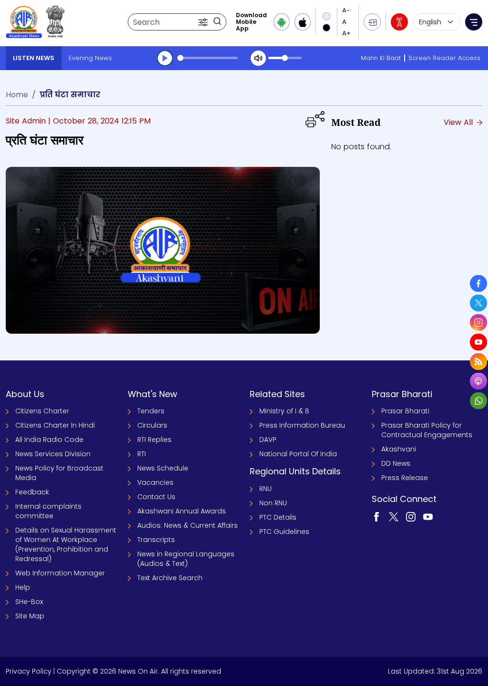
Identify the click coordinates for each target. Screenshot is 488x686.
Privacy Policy (28, 671)
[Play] (165, 58)
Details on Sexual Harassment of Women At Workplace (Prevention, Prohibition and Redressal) (65, 544)
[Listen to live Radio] (399, 22)
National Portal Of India (298, 454)
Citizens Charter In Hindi (55, 425)
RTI (141, 454)
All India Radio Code (49, 439)
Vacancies (155, 482)
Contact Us (156, 497)
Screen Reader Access (444, 57)
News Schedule (162, 468)
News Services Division (53, 454)
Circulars (152, 425)
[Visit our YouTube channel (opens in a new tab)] (428, 516)
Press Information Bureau (302, 425)
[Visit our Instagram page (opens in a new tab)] (411, 516)
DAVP (267, 439)
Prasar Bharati (405, 411)
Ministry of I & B (284, 411)
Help (22, 587)
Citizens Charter (42, 411)
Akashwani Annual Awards (181, 511)
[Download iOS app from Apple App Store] (303, 22)
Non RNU (273, 503)
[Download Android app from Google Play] (282, 22)
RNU (265, 488)
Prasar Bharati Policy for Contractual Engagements (426, 430)
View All (459, 122)
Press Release (404, 477)
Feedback (32, 492)
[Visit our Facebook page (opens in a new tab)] (376, 516)
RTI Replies (154, 439)
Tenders (150, 411)
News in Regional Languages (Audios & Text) (185, 558)
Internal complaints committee (48, 511)
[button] (204, 22)
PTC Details (277, 517)
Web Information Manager (60, 573)
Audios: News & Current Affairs (187, 525)
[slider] (207, 57)
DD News (395, 463)
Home (17, 94)
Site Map (29, 616)
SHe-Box (29, 601)
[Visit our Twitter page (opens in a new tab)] (393, 516)
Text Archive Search (170, 578)
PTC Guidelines (284, 531)
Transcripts (156, 539)
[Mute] (258, 58)
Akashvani (398, 449)
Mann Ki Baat (381, 57)
